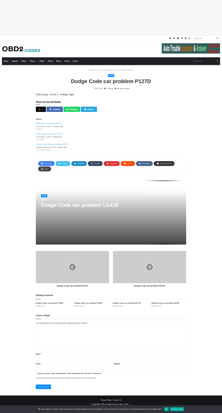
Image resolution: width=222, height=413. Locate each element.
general (15, 61)
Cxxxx (67, 61)
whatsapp (73, 109)
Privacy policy (177, 409)
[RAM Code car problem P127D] (112, 126)
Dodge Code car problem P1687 (49, 303)
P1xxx (32, 61)
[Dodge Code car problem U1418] (111, 212)
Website (117, 364)
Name (38, 354)
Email (39, 364)
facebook (56, 109)
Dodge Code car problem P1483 (88, 303)
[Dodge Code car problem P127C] (112, 136)
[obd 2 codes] (21, 49)
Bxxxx (58, 61)
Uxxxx (75, 61)
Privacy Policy (73, 378)
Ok (166, 409)
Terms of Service (86, 378)
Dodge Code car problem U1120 (165, 303)
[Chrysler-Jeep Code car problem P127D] (112, 147)
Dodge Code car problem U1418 (79, 205)
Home (6, 61)
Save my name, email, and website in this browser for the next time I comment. (69, 373)
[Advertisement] (77, 18)
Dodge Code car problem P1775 (127, 303)
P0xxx (23, 61)
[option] (111, 212)
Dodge (105, 70)
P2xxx (42, 61)
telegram (90, 109)
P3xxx (50, 61)
